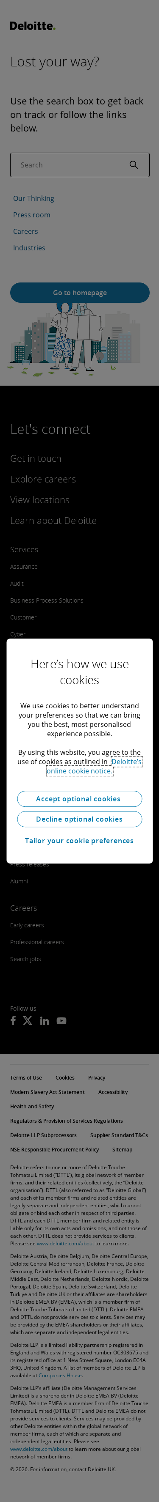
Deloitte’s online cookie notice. (94, 766)
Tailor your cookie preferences (79, 840)
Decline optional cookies (79, 819)
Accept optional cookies (79, 798)
